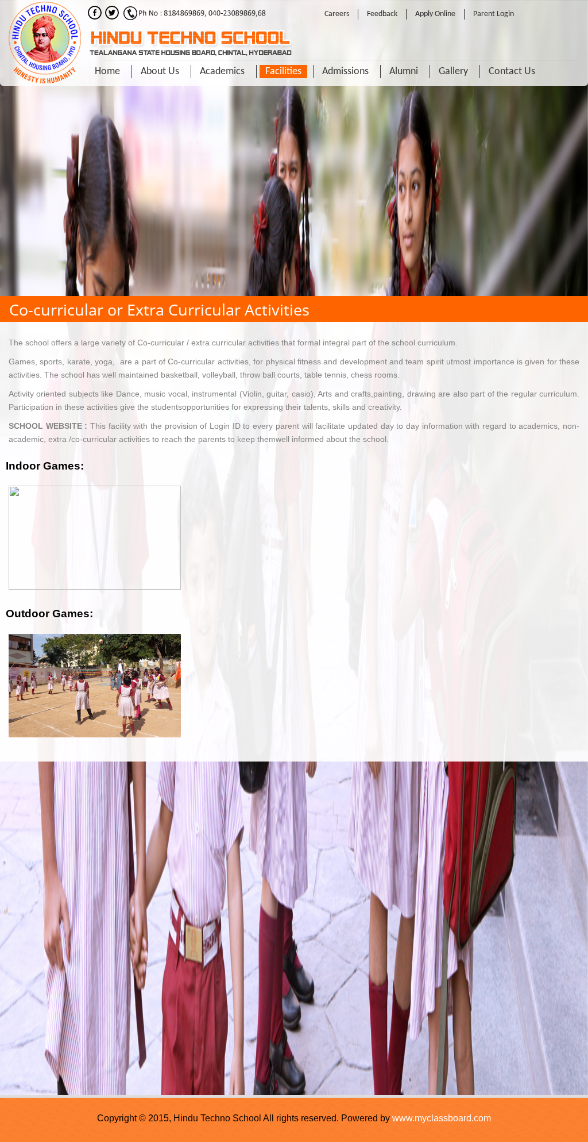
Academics (222, 71)
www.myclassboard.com (441, 1118)
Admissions (345, 71)
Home (107, 71)
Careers (336, 14)
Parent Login (493, 14)
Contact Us (512, 71)
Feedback (382, 14)
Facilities (283, 71)
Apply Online (435, 14)
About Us (160, 71)
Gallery (453, 71)
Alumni (403, 71)
